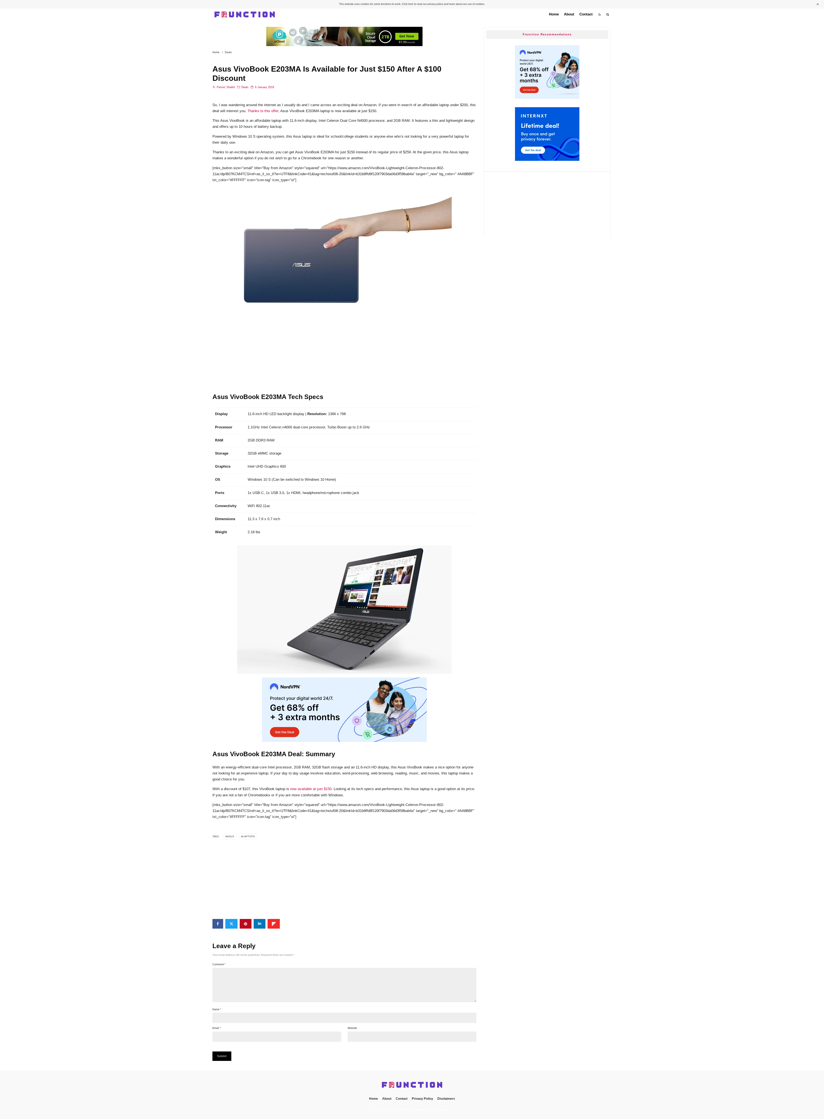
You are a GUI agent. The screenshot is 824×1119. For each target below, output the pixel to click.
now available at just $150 (311, 789)
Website (352, 1028)
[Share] (217, 924)
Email (216, 1028)
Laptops (249, 836)
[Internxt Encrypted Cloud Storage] (547, 160)
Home (554, 14)
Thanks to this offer (262, 111)
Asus (230, 836)
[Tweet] (231, 924)
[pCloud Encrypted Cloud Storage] (344, 30)
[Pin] (245, 924)
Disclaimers (446, 1098)
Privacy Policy (422, 1098)
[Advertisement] (344, 351)
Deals (244, 87)
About (569, 14)
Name (216, 1009)
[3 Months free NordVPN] (547, 98)
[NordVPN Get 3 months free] (344, 741)
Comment (219, 964)
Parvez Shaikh (225, 87)
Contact (586, 14)
